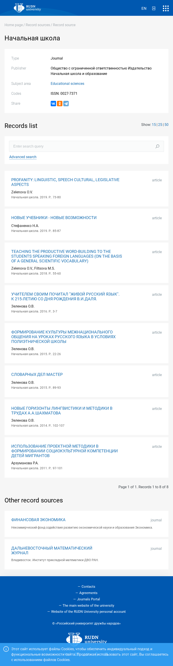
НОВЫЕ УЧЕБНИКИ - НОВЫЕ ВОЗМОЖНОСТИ (54, 217)
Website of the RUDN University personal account (88, 612)
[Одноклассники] (59, 103)
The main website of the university (88, 606)
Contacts (88, 587)
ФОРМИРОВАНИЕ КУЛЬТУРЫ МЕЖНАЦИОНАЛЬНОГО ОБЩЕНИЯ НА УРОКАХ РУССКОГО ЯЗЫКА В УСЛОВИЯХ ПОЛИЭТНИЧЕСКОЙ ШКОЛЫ (63, 337)
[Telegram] (66, 103)
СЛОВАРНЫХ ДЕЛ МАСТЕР (37, 374)
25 (160, 125)
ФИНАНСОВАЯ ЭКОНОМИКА (38, 520)
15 (154, 125)
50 (166, 125)
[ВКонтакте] (53, 103)
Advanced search (22, 157)
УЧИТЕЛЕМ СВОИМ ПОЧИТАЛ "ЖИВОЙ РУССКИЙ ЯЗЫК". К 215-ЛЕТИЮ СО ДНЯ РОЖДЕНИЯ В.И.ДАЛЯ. (65, 296)
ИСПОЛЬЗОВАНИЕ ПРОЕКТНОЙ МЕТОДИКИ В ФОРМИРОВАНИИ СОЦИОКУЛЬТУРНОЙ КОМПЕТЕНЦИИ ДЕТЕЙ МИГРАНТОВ (64, 451)
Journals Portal (88, 599)
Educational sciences (67, 83)
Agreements (88, 593)
